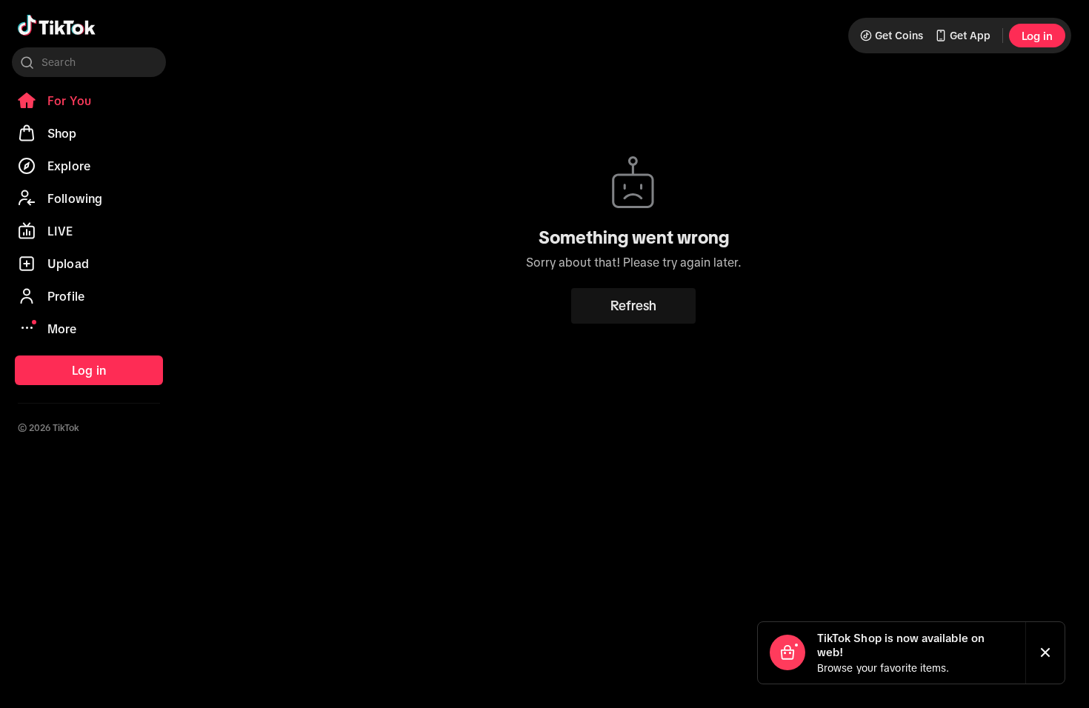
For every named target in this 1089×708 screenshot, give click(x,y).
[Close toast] (1045, 653)
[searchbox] (89, 62)
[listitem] (89, 101)
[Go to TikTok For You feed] (57, 25)
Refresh (633, 305)
